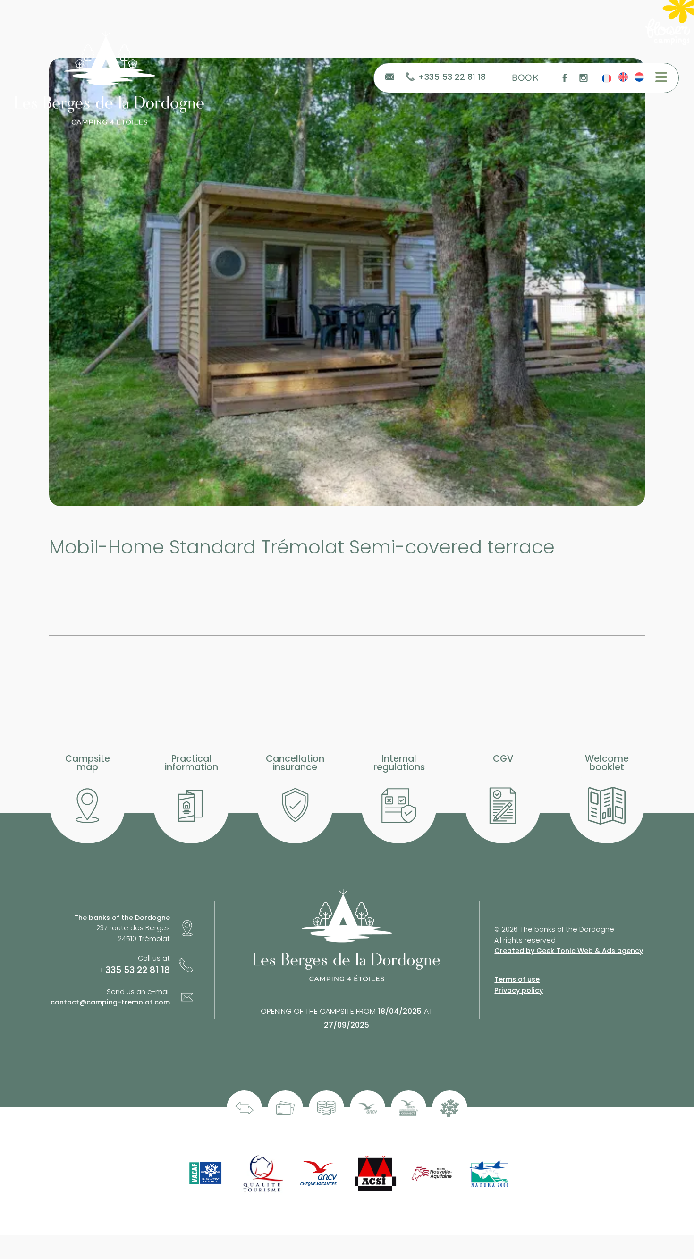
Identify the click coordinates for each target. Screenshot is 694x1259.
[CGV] (503, 805)
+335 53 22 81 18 (452, 77)
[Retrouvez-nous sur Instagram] (583, 78)
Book (525, 77)
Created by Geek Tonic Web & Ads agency (568, 950)
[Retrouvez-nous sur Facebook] (565, 78)
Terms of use (517, 979)
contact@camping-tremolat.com (110, 1002)
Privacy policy (518, 990)
